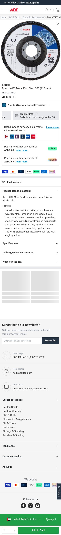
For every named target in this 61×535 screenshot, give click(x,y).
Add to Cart (38, 530)
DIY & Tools (14, 17)
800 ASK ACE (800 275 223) (28, 357)
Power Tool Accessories (33, 17)
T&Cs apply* (27, 2)
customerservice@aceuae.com (30, 388)
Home (3, 17)
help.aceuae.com (22, 372)
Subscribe (50, 340)
